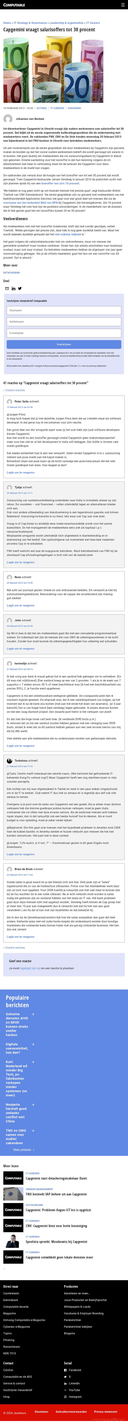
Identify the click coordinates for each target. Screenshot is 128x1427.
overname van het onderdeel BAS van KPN (30, 202)
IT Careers (93, 22)
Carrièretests (11, 1293)
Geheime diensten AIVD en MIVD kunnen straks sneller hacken (17, 1024)
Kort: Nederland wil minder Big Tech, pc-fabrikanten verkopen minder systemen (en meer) (16, 1078)
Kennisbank (10, 1300)
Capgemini (74, 108)
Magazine (9, 1313)
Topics (7, 1333)
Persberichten (72, 1320)
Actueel (41, 108)
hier (79, 366)
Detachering (11, 272)
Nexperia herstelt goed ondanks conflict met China (16, 1113)
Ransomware (11, 1346)
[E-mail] (7, 288)
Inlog (6, 1396)
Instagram (75, 1396)
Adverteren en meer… (77, 1293)
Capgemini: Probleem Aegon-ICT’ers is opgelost (58, 1210)
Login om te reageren (20, 472)
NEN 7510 (9, 1353)
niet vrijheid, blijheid (68, 234)
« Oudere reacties (14, 390)
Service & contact (14, 1383)
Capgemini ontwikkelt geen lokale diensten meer (59, 1257)
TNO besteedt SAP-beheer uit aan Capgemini (56, 1194)
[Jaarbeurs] (107, 1422)
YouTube (74, 1390)
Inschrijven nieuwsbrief (17, 1390)
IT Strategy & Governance (30, 22)
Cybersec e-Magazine (16, 1326)
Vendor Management (39, 1189)
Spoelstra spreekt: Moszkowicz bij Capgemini (56, 1241)
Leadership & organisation (67, 22)
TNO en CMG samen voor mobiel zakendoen (16, 1137)
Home (7, 22)
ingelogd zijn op (30, 968)
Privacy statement (105, 1411)
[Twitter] (20, 288)
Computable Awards (16, 1306)
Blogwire (69, 1333)
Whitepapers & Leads (77, 1306)
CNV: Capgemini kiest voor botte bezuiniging (56, 1226)
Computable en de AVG (17, 1376)
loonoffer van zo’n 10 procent (60, 183)
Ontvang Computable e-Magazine (24, 1320)
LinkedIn (74, 1383)
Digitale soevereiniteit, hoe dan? (17, 1048)
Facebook (75, 1370)
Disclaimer (41, 1411)
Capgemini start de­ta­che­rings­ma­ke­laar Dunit (56, 1178)
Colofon (8, 1370)
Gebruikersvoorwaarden (71, 1411)
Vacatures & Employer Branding (84, 1313)
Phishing (8, 1340)
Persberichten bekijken (78, 1326)
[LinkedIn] (14, 288)
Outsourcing (34, 1205)
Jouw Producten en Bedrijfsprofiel (85, 1300)
